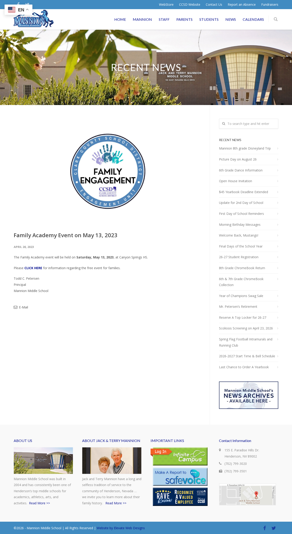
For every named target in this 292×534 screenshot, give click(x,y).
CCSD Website (189, 4)
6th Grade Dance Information (241, 170)
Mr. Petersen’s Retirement (238, 306)
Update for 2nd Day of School (241, 202)
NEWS (230, 19)
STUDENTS (209, 19)
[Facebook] (264, 528)
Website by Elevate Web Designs (121, 528)
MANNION (142, 19)
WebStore (166, 4)
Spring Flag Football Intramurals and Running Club (245, 342)
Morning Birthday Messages (240, 224)
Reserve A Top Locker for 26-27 (242, 317)
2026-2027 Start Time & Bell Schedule (247, 356)
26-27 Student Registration (238, 257)
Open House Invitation (235, 181)
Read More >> (39, 503)
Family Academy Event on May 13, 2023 (65, 235)
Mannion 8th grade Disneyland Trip (245, 148)
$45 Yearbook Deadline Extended (243, 192)
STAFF (164, 19)
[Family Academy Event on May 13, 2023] (107, 171)
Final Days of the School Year (241, 246)
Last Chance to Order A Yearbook (244, 367)
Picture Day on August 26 (238, 159)
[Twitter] (273, 528)
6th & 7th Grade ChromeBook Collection (241, 282)
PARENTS (184, 19)
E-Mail (23, 307)
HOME (120, 19)
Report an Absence (242, 4)
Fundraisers (269, 4)
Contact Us (214, 4)
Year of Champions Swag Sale (241, 296)
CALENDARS (253, 19)
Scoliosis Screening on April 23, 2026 (246, 328)
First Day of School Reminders (241, 213)
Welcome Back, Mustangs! (238, 235)
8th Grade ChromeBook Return (242, 268)
